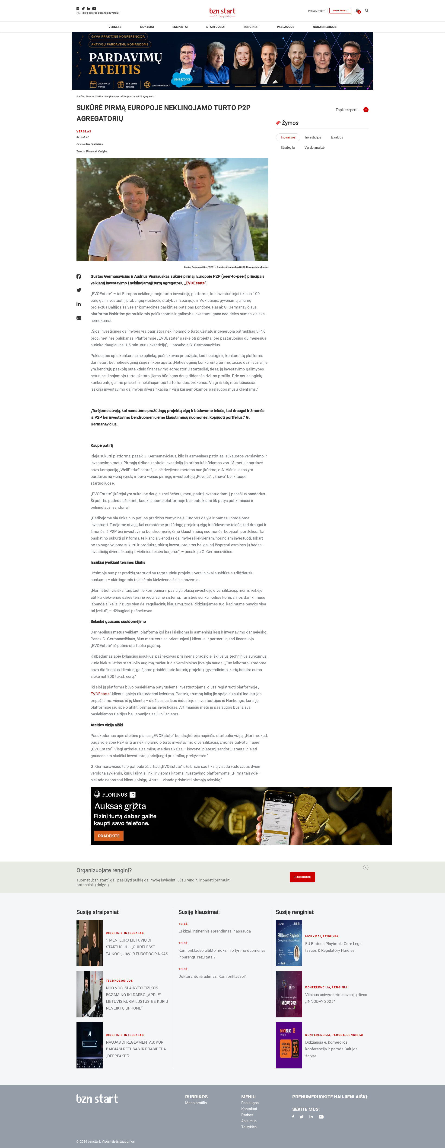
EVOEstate (195, 283)
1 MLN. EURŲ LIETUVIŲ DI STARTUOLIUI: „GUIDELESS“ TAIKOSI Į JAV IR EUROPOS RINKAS (137, 947)
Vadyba (102, 151)
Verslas (114, 27)
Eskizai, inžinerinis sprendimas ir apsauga (214, 931)
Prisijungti (340, 10)
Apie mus (249, 1121)
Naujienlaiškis (325, 27)
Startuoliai (215, 27)
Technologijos (119, 980)
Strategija (288, 147)
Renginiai (251, 27)
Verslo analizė (314, 147)
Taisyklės (249, 1127)
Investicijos (313, 137)
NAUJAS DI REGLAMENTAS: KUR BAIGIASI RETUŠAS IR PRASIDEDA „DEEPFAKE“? (136, 1049)
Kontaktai (249, 1109)
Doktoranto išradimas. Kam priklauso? (212, 976)
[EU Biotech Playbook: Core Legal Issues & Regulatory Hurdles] (289, 943)
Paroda (338, 1035)
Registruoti (302, 877)
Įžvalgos (337, 137)
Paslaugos (285, 27)
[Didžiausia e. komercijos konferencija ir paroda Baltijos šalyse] (289, 1045)
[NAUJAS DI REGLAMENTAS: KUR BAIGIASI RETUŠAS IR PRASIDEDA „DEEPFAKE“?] (89, 1045)
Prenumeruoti (316, 11)
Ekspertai (180, 27)
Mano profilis (196, 1103)
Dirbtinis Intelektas (125, 933)
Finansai (90, 96)
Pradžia (80, 96)
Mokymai (147, 27)
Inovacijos (288, 137)
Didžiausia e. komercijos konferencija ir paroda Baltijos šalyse (331, 1049)
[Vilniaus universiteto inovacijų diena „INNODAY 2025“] (289, 994)
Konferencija (318, 987)
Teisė (183, 924)
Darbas (247, 1115)
